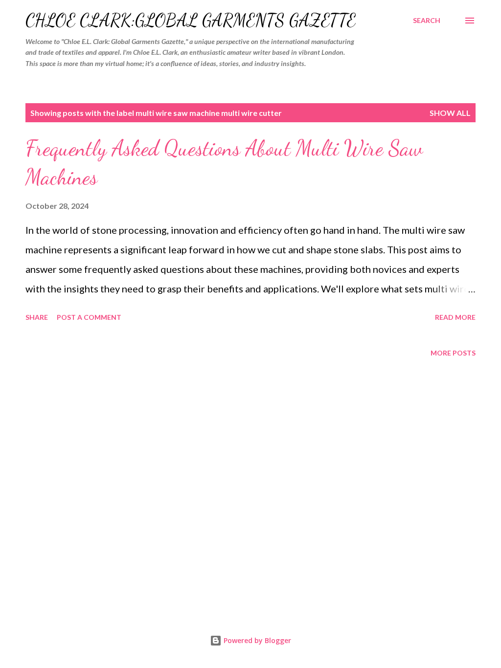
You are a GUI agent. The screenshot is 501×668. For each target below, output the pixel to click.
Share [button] (36, 317)
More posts (453, 353)
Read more (455, 317)
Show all (450, 112)
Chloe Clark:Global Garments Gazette (190, 20)
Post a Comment (89, 317)
